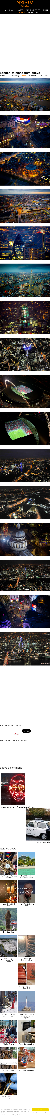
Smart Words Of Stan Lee (27, 905)
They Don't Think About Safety (8, 1015)
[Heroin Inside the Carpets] (8, 1095)
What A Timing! (9, 1044)
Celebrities (33, 10)
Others (20, 12)
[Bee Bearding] (8, 930)
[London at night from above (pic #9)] (25, 407)
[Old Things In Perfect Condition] (8, 874)
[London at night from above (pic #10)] (25, 444)
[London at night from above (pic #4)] (25, 222)
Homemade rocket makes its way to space (27, 1016)
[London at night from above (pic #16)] (25, 665)
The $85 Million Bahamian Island (26, 877)
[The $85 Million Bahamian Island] (26, 874)
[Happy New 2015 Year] (8, 902)
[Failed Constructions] (26, 1042)
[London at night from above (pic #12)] (25, 519)
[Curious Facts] (8, 1068)
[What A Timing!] (8, 1042)
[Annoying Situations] (26, 1068)
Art (20, 10)
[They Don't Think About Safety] (8, 1012)
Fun (45, 10)
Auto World (43, 842)
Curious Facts (8, 1070)
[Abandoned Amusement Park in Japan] (8, 956)
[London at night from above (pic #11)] (25, 481)
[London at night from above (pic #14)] (25, 591)
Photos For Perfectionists (26, 959)
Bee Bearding (8, 932)
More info (23, 1115)
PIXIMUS (25, 2)
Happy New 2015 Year (8, 905)
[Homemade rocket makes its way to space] (26, 1012)
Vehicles (33, 12)
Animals (10, 10)
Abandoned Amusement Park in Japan (8, 960)
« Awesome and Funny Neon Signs (17, 807)
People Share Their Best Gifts (26, 987)
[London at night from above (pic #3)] (25, 185)
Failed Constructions (26, 1044)
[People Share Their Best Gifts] (26, 984)
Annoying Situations (26, 1070)
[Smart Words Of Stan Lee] (26, 902)
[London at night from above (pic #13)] (25, 556)
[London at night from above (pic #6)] (25, 296)
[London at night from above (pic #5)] (25, 259)
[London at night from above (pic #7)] (25, 333)
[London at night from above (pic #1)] (25, 111)
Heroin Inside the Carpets (8, 1097)
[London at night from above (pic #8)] (25, 370)
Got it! (40, 1110)
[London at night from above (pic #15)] (25, 628)
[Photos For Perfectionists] (26, 956)
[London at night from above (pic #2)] (25, 148)
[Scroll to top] (41, 1106)
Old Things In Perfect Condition (8, 877)
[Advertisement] (25, 43)
